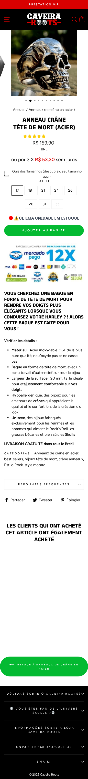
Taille (44, 181)
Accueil (19, 109)
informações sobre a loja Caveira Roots (44, 730)
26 (70, 190)
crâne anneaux (71, 459)
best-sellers (13, 459)
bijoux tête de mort (41, 459)
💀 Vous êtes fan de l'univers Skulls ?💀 (44, 710)
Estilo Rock (13, 464)
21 (43, 190)
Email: (44, 761)
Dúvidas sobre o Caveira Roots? (44, 693)
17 (17, 190)
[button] (34, 136)
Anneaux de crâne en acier (51, 109)
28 (31, 204)
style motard (34, 464)
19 (30, 190)
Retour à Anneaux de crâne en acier (47, 667)
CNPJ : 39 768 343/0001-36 (44, 747)
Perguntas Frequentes (44, 484)
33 (57, 204)
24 (56, 190)
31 (44, 204)
